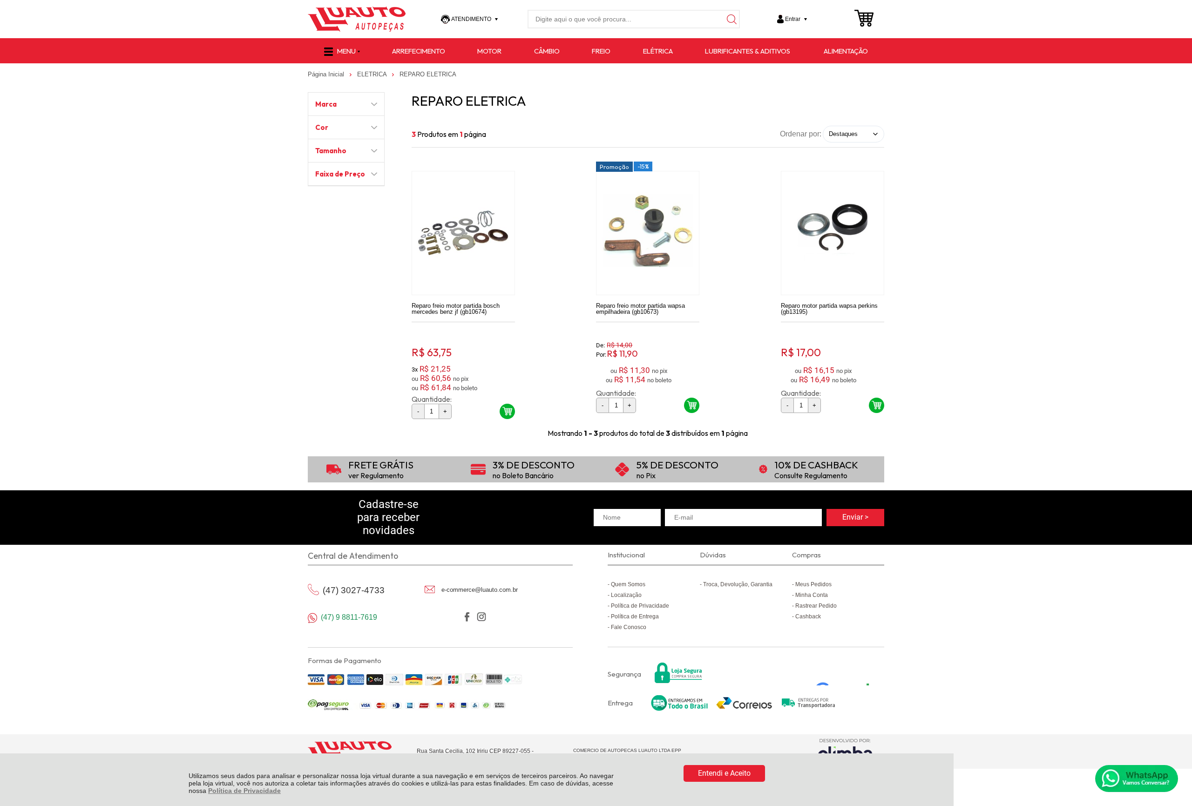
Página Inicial (327, 74)
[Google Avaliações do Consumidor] (845, 672)
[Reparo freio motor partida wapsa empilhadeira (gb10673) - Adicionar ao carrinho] (691, 405)
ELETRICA (372, 74)
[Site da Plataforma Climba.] (845, 751)
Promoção (614, 166)
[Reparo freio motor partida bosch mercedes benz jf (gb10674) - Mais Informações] (463, 233)
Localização (626, 595)
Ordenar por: (800, 133)
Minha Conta (811, 595)
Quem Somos (628, 584)
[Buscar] (730, 19)
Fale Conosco (628, 627)
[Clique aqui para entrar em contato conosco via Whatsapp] (1136, 778)
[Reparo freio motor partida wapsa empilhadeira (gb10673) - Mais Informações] (647, 233)
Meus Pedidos (813, 584)
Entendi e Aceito (724, 773)
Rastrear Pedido (816, 606)
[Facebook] (466, 617)
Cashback (808, 616)
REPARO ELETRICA (428, 74)
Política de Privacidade (244, 790)
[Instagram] (481, 617)
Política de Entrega (635, 616)
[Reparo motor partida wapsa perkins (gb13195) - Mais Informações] (832, 233)
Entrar (792, 19)
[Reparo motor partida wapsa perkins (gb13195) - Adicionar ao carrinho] (876, 405)
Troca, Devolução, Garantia (737, 584)
